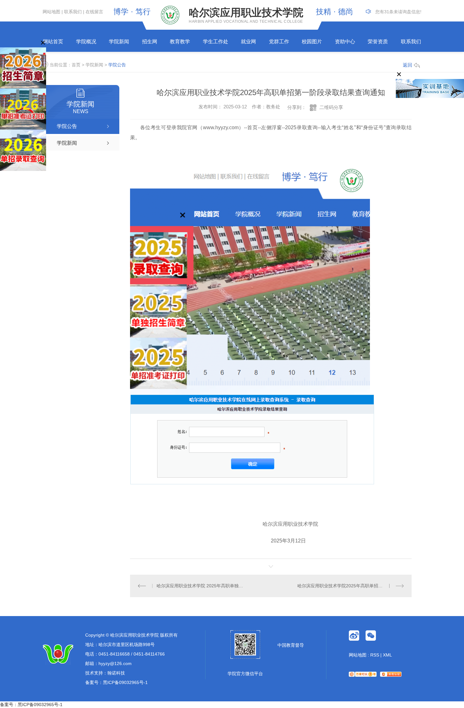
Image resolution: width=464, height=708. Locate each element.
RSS (374, 654)
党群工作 (279, 41)
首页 (76, 64)
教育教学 (180, 41)
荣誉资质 (378, 41)
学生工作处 (215, 41)
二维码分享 (331, 107)
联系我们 (73, 11)
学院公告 (117, 64)
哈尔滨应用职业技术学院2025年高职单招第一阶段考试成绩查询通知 (350, 585)
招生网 (149, 41)
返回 (407, 65)
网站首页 (53, 41)
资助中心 (345, 41)
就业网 (248, 41)
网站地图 (51, 11)
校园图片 (312, 41)
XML (387, 654)
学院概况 (86, 41)
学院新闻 (119, 41)
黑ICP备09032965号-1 (125, 682)
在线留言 (94, 11)
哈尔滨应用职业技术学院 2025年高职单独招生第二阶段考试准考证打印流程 (200, 585)
